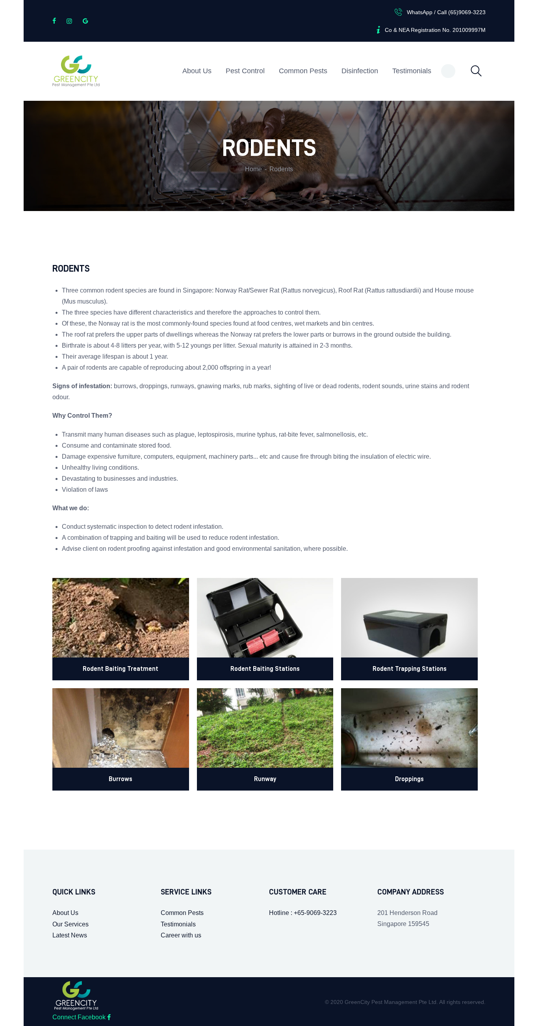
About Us (65, 912)
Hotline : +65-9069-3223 (303, 912)
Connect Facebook (79, 1017)
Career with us (181, 935)
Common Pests (182, 912)
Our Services (70, 924)
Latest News (69, 935)
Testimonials (178, 924)
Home (253, 169)
